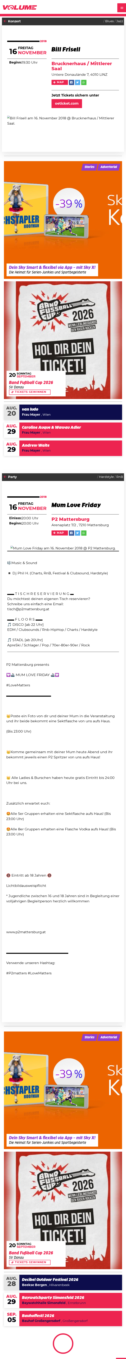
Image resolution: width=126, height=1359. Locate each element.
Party (12, 477)
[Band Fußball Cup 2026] (63, 340)
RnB (119, 477)
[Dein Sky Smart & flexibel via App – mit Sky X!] (63, 220)
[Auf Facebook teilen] (71, 82)
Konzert (14, 21)
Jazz (119, 21)
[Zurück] (5, 21)
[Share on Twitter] (77, 82)
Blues (109, 21)
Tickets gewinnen (30, 392)
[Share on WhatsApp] (83, 82)
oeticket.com (67, 103)
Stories (89, 167)
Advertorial (109, 167)
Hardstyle (106, 477)
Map (60, 82)
